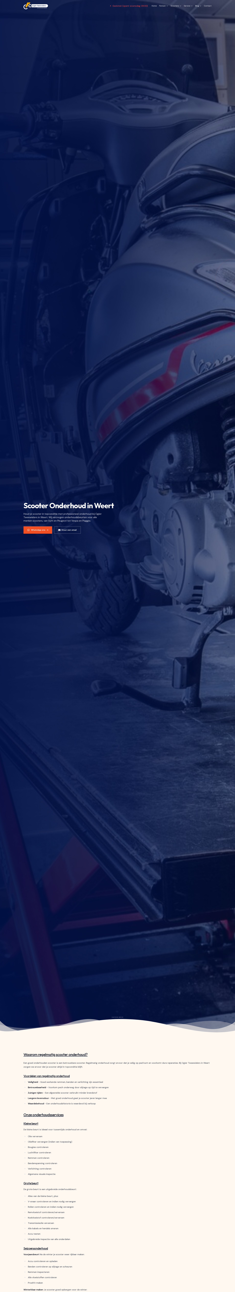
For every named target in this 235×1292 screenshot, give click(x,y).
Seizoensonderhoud (36, 1248)
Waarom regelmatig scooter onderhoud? (56, 1054)
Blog (197, 6)
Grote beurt (31, 1183)
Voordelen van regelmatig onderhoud (47, 1076)
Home (154, 6)
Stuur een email (69, 530)
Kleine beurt (31, 1123)
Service (187, 6)
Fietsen (162, 6)
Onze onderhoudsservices (44, 1114)
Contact (208, 6)
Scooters (175, 6)
